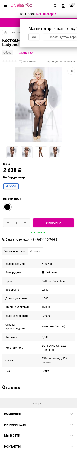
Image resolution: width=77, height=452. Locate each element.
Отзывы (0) (26, 52)
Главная (5, 32)
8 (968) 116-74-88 (45, 239)
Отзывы (35, 251)
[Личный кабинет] (63, 5)
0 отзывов (29, 61)
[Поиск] (55, 5)
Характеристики (15, 251)
